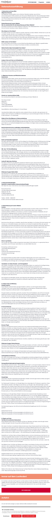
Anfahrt (48, 2)
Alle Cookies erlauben (29, 516)
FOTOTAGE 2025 (32, 2)
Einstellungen (6, 516)
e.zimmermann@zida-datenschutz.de (14, 199)
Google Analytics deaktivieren (27, 348)
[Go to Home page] (6, 2)
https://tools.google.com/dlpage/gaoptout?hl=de (19, 335)
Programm (41, 2)
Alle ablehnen (16, 516)
